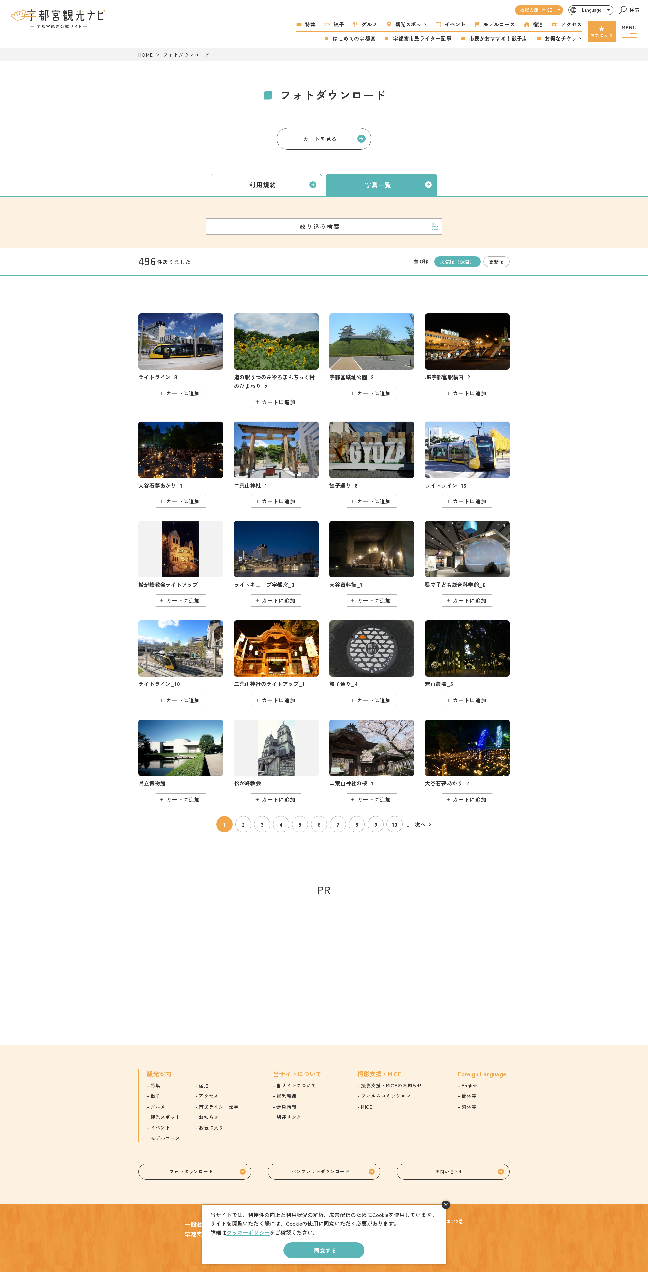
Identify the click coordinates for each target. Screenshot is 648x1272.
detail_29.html (371, 762)
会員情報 (286, 1106)
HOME (145, 54)
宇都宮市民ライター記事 (422, 38)
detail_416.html (467, 762)
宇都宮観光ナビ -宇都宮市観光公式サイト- (58, 18)
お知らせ (209, 1117)
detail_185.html (371, 663)
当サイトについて (296, 1085)
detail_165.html (276, 464)
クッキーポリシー (248, 1232)
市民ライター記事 (219, 1106)
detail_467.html (467, 663)
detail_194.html (276, 762)
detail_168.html (276, 663)
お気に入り (601, 35)
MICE (367, 1106)
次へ (420, 824)
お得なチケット (563, 38)
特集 (310, 24)
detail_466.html (467, 464)
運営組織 (286, 1095)
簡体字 (469, 1095)
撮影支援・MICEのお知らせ (391, 1085)
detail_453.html (180, 663)
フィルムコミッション (386, 1095)
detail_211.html (371, 356)
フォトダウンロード (191, 1171)
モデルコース (499, 24)
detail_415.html (180, 464)
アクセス (571, 24)
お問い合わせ (449, 1171)
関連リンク (288, 1117)
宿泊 (538, 24)
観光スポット (411, 24)
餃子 (338, 24)
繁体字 (469, 1106)
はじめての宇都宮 (354, 38)
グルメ (369, 24)
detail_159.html (467, 356)
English (470, 1085)
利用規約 (263, 184)
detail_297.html (180, 762)
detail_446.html (180, 356)
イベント (455, 24)
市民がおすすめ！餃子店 (498, 38)
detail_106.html (276, 360)
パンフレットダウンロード (320, 1171)
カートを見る (320, 139)
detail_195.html (180, 564)
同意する (325, 1250)
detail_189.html (371, 464)
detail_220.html (371, 564)
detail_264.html (276, 564)
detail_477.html (467, 564)
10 (394, 824)
